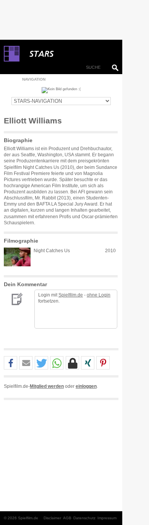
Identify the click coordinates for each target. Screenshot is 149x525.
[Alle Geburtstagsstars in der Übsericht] (68, 54)
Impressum (107, 518)
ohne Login (98, 295)
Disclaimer (52, 518)
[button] (10, 363)
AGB (67, 518)
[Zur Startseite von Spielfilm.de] (11, 60)
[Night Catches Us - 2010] (17, 257)
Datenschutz (84, 518)
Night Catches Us (52, 250)
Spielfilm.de (70, 295)
